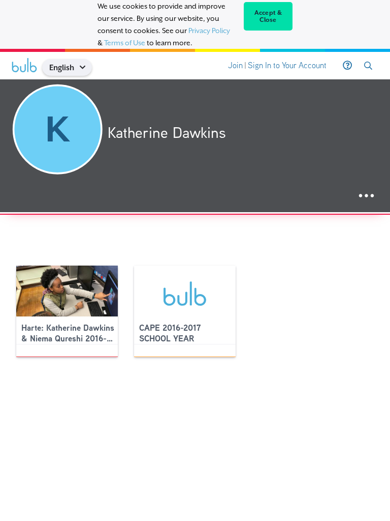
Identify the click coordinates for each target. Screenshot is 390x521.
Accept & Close (268, 16)
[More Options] (366, 196)
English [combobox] (61, 67)
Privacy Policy (209, 30)
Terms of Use (124, 43)
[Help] (347, 66)
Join (235, 65)
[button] (86, 67)
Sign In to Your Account (287, 65)
